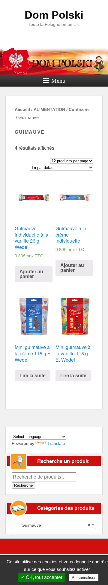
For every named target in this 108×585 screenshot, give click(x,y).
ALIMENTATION (49, 109)
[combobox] (54, 525)
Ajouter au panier (31, 274)
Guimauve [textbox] (52, 525)
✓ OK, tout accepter (41, 577)
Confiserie (79, 109)
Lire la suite (33, 375)
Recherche (23, 485)
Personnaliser (83, 577)
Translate (56, 443)
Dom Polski (54, 15)
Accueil (22, 109)
